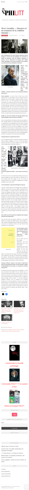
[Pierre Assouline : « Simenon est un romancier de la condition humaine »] (14, 46)
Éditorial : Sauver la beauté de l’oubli (9, 446)
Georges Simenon (5, 331)
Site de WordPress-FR (5, 476)
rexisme (17, 331)
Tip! (14, 414)
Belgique (10, 329)
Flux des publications (5, 471)
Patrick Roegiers (12, 331)
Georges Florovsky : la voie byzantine (6, 322)
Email (2, 422)
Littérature (4, 35)
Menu (4, 1)
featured (22, 329)
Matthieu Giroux (13, 35)
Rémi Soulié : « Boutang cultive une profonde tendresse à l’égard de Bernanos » (6, 310)
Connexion (3, 469)
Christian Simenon (16, 329)
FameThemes (11, 487)
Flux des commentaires (6, 473)
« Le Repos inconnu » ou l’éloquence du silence (12, 453)
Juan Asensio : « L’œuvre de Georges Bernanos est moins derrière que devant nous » (19, 310)
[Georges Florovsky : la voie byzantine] (6, 317)
